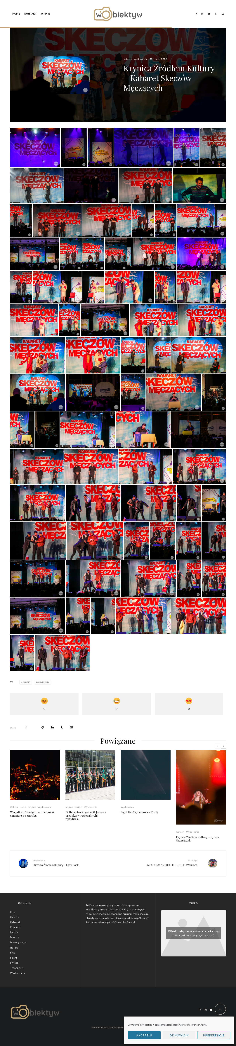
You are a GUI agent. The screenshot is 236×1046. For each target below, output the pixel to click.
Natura (14, 947)
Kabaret (128, 59)
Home (16, 13)
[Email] (71, 727)
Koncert (180, 831)
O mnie (45, 13)
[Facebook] (196, 14)
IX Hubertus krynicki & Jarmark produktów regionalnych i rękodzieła (85, 815)
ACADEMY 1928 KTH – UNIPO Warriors (172, 862)
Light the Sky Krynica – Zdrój (139, 812)
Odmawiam (179, 1035)
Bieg (12, 912)
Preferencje (214, 1035)
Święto (78, 807)
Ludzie (23, 807)
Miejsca (32, 807)
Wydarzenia (140, 59)
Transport (16, 967)
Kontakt (30, 13)
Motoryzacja (18, 942)
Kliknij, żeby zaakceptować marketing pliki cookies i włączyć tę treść (193, 933)
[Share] (26, 727)
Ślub (12, 952)
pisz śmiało (128, 922)
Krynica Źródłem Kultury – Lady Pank (56, 862)
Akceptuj (144, 1035)
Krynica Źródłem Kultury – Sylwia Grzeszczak (197, 838)
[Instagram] (202, 14)
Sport (13, 957)
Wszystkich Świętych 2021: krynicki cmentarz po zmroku (32, 814)
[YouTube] (208, 14)
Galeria (14, 807)
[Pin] (42, 727)
